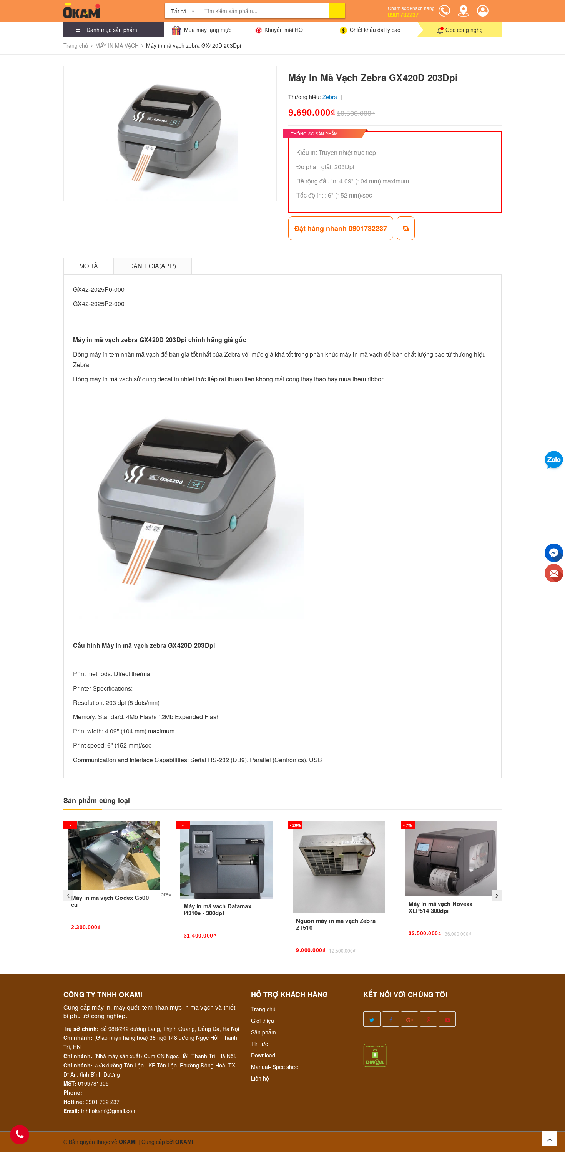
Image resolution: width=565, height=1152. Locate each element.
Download (263, 1055)
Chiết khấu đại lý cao (375, 29)
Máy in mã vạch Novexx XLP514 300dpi (441, 907)
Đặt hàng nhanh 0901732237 (340, 228)
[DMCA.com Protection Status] (375, 1054)
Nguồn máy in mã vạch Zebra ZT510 (336, 924)
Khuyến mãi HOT (285, 29)
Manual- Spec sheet (275, 1067)
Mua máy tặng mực (207, 29)
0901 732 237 (103, 1101)
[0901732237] (19, 1134)
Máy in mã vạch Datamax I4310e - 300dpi (217, 909)
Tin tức (259, 1043)
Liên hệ (260, 1078)
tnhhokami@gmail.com (109, 1111)
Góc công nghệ (464, 29)
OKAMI (184, 1141)
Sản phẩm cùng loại (96, 800)
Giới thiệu (262, 1020)
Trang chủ (263, 1009)
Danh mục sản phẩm (111, 29)
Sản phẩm (263, 1032)
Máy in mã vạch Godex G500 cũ (110, 901)
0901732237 (403, 14)
